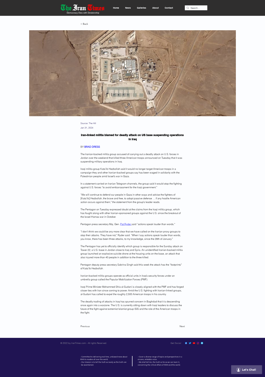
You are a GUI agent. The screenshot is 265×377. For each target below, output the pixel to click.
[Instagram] (198, 343)
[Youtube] (194, 343)
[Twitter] (190, 343)
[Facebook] (186, 343)
